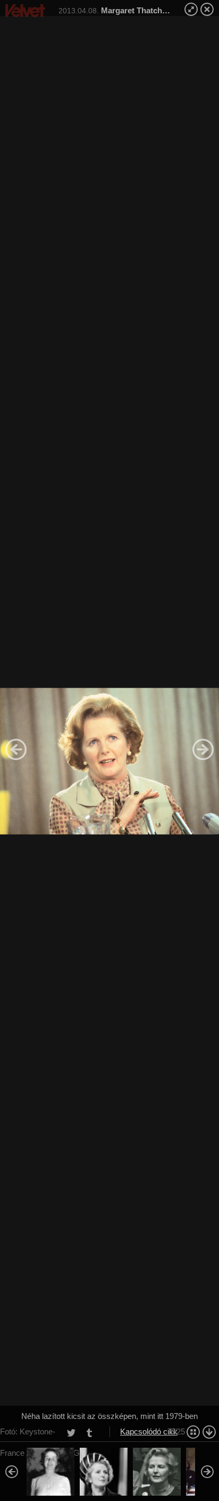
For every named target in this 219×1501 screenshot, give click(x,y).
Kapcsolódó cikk (149, 1431)
